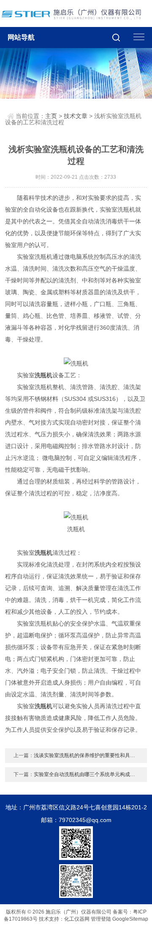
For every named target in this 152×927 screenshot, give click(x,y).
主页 (51, 116)
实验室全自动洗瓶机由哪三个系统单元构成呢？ (87, 774)
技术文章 (75, 116)
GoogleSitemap (130, 919)
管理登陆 (101, 919)
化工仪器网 (77, 919)
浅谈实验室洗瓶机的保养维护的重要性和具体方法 (89, 755)
